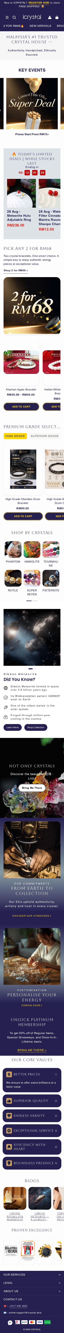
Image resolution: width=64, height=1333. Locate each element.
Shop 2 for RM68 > (16, 270)
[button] (7, 17)
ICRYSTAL (36, 1329)
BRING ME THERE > (32, 1050)
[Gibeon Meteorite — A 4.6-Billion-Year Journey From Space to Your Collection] (39, 1198)
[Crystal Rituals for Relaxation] (15, 1198)
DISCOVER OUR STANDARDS (31, 916)
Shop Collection (35, 727)
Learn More (13, 727)
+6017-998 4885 (18, 1306)
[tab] (30, 668)
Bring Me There (32, 787)
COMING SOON (31, 1005)
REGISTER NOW (39, 2)
